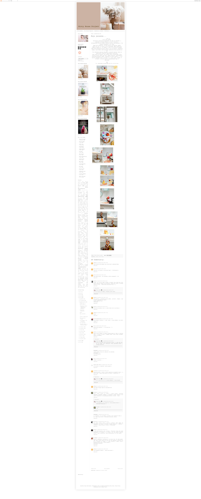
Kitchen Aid (80, 212)
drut (84, 197)
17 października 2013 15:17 (101, 429)
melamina (81, 229)
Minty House (98, 378)
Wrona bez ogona (82, 139)
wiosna (82, 278)
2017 (80, 291)
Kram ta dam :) (83, 304)
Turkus (86, 272)
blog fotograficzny (83, 156)
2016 (80, 293)
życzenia (81, 287)
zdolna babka (81, 281)
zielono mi (83, 282)
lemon (85, 224)
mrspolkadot (81, 146)
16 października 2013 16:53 (102, 297)
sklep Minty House (83, 258)
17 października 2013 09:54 (107, 378)
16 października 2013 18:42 (107, 318)
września (82, 326)
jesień (97, 256)
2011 (80, 342)
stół (82, 265)
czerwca (81, 331)
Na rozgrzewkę (82, 322)
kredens (83, 217)
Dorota (95, 306)
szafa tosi (81, 144)
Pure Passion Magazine (83, 253)
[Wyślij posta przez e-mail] (105, 255)
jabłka (84, 209)
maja (81, 332)
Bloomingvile (82, 184)
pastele (80, 248)
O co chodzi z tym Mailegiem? (83, 321)
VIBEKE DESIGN (82, 149)
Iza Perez (95, 370)
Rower (81, 257)
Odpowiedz (95, 265)
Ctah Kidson (85, 194)
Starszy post (120, 468)
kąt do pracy (81, 211)
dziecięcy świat (83, 199)
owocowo (79, 246)
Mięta (81, 312)
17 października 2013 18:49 (102, 437)
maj (87, 228)
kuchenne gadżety (81, 218)
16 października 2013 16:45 (100, 268)
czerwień (82, 195)
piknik (79, 249)
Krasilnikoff (85, 216)
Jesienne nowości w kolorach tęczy (83, 324)
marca (81, 335)
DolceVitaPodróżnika (98, 318)
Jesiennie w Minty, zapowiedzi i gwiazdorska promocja (83, 307)
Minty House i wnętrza (83, 232)
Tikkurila (83, 271)
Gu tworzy (81, 166)
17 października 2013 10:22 (103, 414)
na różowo (85, 238)
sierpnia (82, 328)
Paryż (85, 247)
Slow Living (85, 260)
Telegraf (86, 270)
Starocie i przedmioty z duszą (83, 264)
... (80, 315)
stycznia (82, 338)
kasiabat (95, 392)
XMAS (85, 280)
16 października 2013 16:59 (101, 306)
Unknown (95, 262)
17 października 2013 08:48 (102, 392)
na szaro (83, 239)
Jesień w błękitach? (84, 316)
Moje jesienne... (83, 313)
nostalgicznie (80, 244)
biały (84, 182)
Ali (94, 325)
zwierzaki (80, 285)
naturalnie (85, 241)
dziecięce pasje (81, 198)
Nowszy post (93, 468)
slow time (83, 261)
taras (85, 269)
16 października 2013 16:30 (102, 262)
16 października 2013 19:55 (101, 358)
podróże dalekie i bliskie (83, 250)
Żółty (87, 285)
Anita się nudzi (82, 176)
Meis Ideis (81, 161)
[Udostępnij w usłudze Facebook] (109, 255)
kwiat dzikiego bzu (82, 222)
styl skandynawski (83, 266)
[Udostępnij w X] (108, 255)
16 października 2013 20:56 (106, 364)
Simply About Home (97, 364)
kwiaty (79, 223)
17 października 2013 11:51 (103, 421)
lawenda (79, 224)
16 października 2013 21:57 (103, 370)
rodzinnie (80, 255)
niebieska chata (82, 171)
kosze (87, 215)
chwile (79, 194)
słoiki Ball (81, 262)
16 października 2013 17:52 (102, 312)
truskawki (80, 272)
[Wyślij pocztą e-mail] (106, 255)
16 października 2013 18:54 (100, 325)
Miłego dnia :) (83, 303)
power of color (84, 251)
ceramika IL (81, 192)
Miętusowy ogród (81, 231)
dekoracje (81, 196)
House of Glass (81, 206)
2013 (80, 297)
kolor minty (101, 256)
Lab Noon (80, 151)
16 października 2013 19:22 (103, 350)
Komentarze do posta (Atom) (101, 470)
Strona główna (107, 468)
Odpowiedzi (97, 288)
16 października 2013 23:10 (102, 386)
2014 (80, 296)
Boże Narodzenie (83, 187)
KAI (85, 210)
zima (83, 284)
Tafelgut (79, 269)
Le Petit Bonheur (82, 173)
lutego (81, 337)
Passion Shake (82, 141)
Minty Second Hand (114, 63)
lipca (81, 329)
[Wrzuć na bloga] (107, 255)
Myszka (95, 429)
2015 (80, 294)
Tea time (80, 270)
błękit (79, 185)
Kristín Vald (81, 168)
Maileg (81, 228)
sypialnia (84, 268)
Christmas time (81, 193)
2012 (80, 340)
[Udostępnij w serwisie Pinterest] (110, 255)
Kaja (94, 358)
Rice (83, 254)
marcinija (95, 421)
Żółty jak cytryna (84, 286)
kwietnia (82, 334)
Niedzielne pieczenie (82, 310)
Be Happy (95, 437)
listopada (82, 300)
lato (84, 223)
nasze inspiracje (83, 240)
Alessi (79, 181)
